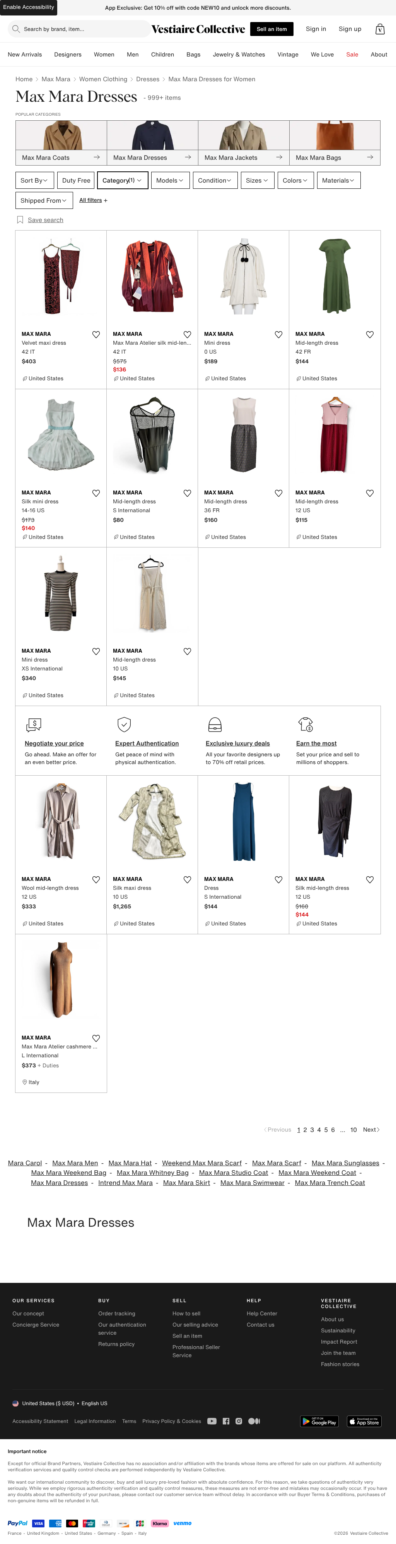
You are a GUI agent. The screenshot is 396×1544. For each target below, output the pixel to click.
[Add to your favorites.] (96, 334)
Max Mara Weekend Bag (68, 1173)
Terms (129, 1421)
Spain (127, 1533)
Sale (352, 54)
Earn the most (316, 743)
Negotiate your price (54, 743)
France (15, 1533)
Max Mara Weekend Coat (317, 1173)
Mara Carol (25, 1163)
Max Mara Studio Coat (233, 1173)
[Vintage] (305, 54)
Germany (106, 1533)
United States (78, 1533)
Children (162, 54)
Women (104, 54)
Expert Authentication (147, 743)
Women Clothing (103, 79)
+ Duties (48, 1065)
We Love (322, 54)
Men (133, 54)
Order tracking (116, 1314)
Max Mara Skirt (186, 1183)
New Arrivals (25, 54)
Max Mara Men (75, 1163)
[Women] (121, 54)
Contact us (261, 1325)
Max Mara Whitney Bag (153, 1173)
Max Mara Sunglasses (345, 1163)
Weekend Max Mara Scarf (202, 1163)
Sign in (316, 29)
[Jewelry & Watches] (271, 54)
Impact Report (339, 1342)
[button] (380, 29)
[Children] (180, 54)
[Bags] (206, 54)
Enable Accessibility (28, 7)
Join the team (338, 1353)
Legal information (95, 1421)
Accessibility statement (40, 1421)
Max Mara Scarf (276, 1163)
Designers (68, 54)
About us (332, 1319)
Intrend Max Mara (125, 1183)
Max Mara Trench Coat (330, 1183)
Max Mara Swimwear (252, 1183)
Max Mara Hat (130, 1163)
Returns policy (116, 1344)
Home (23, 79)
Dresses (147, 79)
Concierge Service (35, 1325)
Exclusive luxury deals (238, 743)
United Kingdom (43, 1533)
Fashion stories (340, 1364)
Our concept (28, 1314)
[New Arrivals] (48, 54)
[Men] (145, 54)
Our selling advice (195, 1325)
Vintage (287, 54)
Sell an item (272, 29)
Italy (142, 1533)
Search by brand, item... (54, 29)
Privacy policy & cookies (171, 1421)
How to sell (186, 1314)
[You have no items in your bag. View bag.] (380, 29)
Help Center (262, 1314)
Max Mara (55, 79)
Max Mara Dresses (59, 1183)
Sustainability (338, 1331)
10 (353, 1129)
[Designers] (88, 54)
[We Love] (340, 54)
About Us (383, 54)
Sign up (350, 29)
